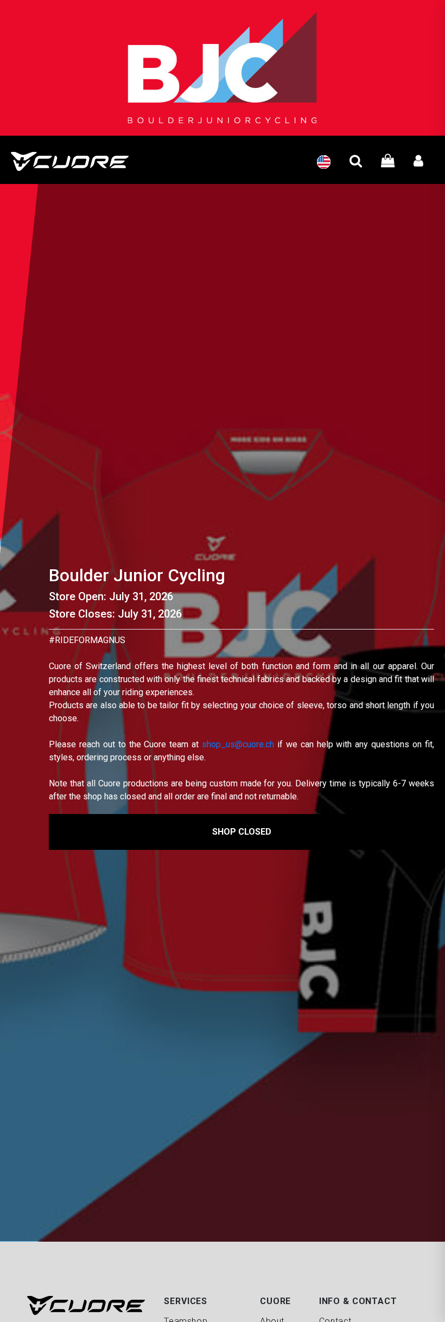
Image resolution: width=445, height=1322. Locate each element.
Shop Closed (241, 832)
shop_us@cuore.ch (238, 744)
